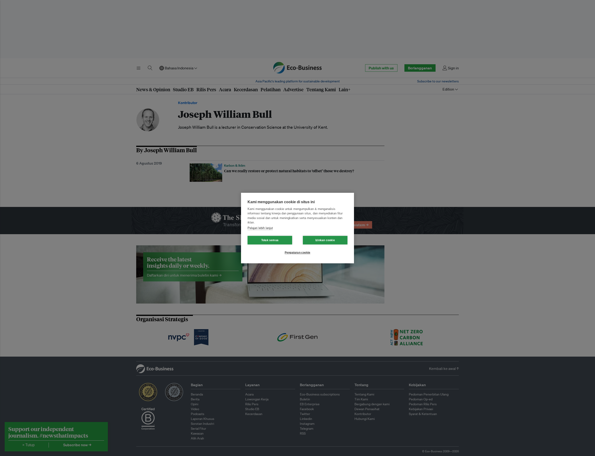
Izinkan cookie (325, 240)
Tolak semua (269, 240)
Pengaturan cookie (297, 252)
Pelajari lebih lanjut (260, 228)
